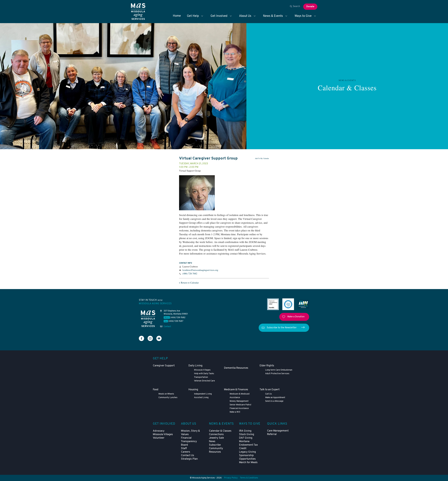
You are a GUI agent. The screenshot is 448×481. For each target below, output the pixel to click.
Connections (216, 434)
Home (177, 16)
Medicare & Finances (236, 389)
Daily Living (195, 365)
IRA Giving (245, 431)
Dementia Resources (236, 368)
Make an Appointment (275, 397)
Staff (184, 448)
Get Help (193, 16)
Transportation (201, 377)
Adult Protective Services (277, 373)
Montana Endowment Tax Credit (248, 445)
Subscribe (215, 445)
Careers (185, 452)
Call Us (268, 394)
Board (184, 445)
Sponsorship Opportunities (247, 457)
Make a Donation (296, 316)
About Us (245, 16)
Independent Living (203, 394)
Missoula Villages (202, 370)
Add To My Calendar (262, 158)
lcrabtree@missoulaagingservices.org (200, 270)
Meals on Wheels (166, 394)
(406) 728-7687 (175, 321)
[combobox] (295, 6)
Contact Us (187, 455)
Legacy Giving (247, 452)
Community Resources (216, 450)
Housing (193, 389)
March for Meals (248, 462)
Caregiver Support (164, 365)
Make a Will (235, 412)
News (212, 441)
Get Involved (218, 16)
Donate (310, 6)
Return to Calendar (190, 282)
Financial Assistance (239, 408)
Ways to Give (303, 16)
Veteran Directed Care (204, 381)
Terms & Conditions (249, 478)
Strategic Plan (189, 459)
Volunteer (158, 438)
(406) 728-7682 (189, 273)
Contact (167, 326)
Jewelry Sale (216, 438)
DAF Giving (245, 438)
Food (155, 389)
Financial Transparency (189, 439)
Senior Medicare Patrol (240, 404)
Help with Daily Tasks (204, 373)
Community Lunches (167, 397)
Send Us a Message (274, 401)
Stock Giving (246, 434)
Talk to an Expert (270, 389)
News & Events (273, 16)
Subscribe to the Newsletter (282, 327)
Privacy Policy (231, 478)
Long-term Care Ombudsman (278, 370)
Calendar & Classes (347, 87)
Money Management (239, 401)
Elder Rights (267, 365)
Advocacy (158, 431)
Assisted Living (201, 397)
